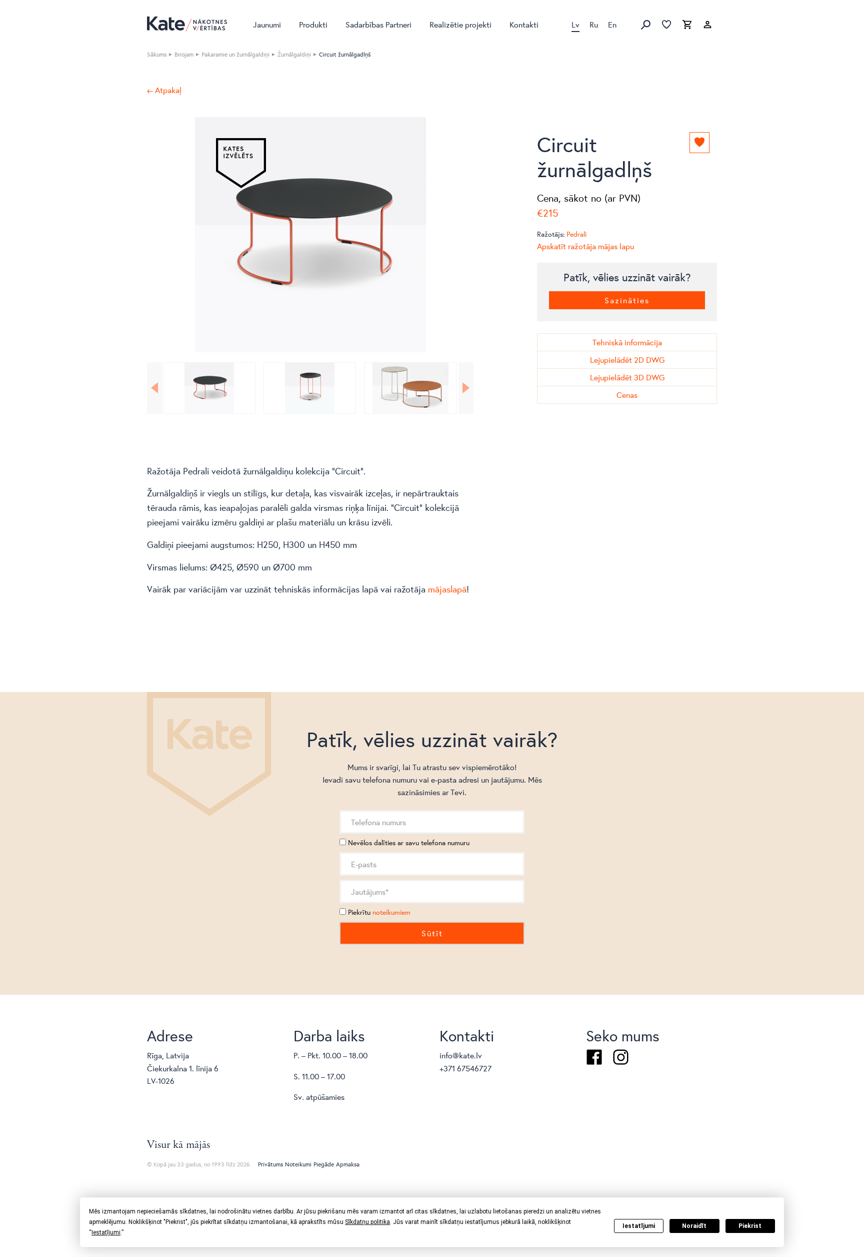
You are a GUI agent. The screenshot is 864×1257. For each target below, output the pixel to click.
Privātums (270, 1164)
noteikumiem (391, 912)
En (612, 24)
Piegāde (324, 1164)
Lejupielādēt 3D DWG (627, 377)
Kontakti (524, 24)
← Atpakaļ (164, 90)
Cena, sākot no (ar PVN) (588, 198)
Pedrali (576, 234)
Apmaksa (348, 1164)
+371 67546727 (466, 1068)
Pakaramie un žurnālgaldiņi (236, 54)
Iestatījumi (638, 1225)
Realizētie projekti (461, 24)
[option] (310, 234)
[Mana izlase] (666, 25)
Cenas (627, 394)
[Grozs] (687, 25)
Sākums (156, 54)
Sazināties (627, 300)
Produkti (313, 24)
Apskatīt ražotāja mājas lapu (585, 246)
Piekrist (750, 1225)
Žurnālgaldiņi (294, 54)
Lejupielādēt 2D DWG (627, 359)
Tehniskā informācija (627, 342)
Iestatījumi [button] (106, 1232)
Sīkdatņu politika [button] (367, 1221)
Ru (594, 24)
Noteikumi (298, 1164)
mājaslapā (447, 589)
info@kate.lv (461, 1055)
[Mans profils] (707, 25)
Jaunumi (267, 24)
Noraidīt (694, 1225)
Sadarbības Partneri (379, 24)
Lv (576, 24)
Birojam (184, 54)
